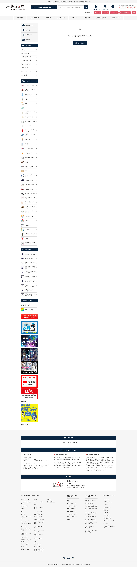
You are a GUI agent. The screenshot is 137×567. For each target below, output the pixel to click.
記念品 (36, 499)
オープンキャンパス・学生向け (91, 527)
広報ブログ (107, 515)
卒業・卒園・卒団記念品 (91, 509)
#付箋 (134, 12)
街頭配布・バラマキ (90, 500)
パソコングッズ (38, 511)
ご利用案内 (93, 470)
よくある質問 (107, 507)
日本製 (49, 499)
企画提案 (106, 504)
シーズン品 (37, 546)
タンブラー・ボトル (26, 523)
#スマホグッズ (114, 12)
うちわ (22, 508)
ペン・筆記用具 (25, 544)
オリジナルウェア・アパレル (26, 529)
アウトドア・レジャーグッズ (39, 531)
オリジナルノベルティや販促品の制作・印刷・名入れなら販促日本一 (66, 564)
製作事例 (106, 512)
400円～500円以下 (72, 514)
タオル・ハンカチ (38, 502)
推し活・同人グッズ (90, 519)
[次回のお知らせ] (107, 1)
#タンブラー (97, 12)
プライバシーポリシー (109, 520)
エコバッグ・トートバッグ (26, 517)
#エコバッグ (105, 12)
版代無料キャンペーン (52, 502)
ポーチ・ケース (25, 521)
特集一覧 (106, 510)
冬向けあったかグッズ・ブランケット (39, 550)
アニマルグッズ (38, 538)
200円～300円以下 (72, 508)
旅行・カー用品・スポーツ (39, 535)
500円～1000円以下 (72, 516)
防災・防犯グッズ (38, 514)
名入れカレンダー (25, 549)
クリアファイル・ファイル (26, 540)
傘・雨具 (23, 514)
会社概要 (106, 523)
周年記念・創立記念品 (91, 506)
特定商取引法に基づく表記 (109, 526)
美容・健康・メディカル (39, 523)
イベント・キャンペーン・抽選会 (91, 513)
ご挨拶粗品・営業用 (90, 517)
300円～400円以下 (72, 511)
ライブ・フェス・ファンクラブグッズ (91, 523)
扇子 (22, 511)
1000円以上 (70, 519)
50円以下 (69, 500)
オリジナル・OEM (26, 499)
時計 (35, 504)
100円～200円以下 (72, 506)
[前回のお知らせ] (29, 1)
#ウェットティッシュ (125, 12)
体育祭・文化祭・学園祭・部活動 (91, 531)
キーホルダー (24, 546)
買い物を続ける (79, 43)
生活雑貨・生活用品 (39, 519)
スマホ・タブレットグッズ (39, 508)
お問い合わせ (107, 518)
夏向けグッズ (24, 506)
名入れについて (108, 502)
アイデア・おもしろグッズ (26, 502)
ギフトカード (37, 544)
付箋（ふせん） (25, 537)
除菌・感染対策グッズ (39, 527)
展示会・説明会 (89, 503)
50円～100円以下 (71, 503)
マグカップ (24, 526)
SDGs (35, 541)
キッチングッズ (38, 516)
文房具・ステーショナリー (26, 533)
